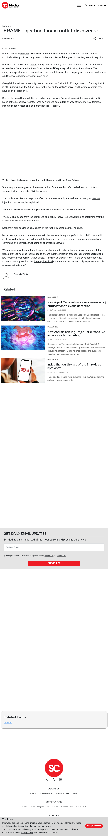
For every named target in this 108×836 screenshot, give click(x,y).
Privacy (75, 793)
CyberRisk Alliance (45, 793)
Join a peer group (67, 807)
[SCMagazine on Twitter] (54, 779)
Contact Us (58, 793)
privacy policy (27, 832)
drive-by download (43, 261)
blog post (36, 228)
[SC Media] (10, 5)
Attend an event (52, 807)
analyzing (25, 53)
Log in (92, 5)
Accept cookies (94, 826)
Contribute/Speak (37, 807)
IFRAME (96, 198)
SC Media (33, 793)
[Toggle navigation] (79, 5)
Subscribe (54, 563)
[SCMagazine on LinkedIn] (60, 779)
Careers (67, 793)
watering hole (84, 102)
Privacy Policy (61, 556)
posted (33, 64)
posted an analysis (23, 180)
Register (102, 5)
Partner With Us (81, 807)
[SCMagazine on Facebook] (47, 779)
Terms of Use (49, 556)
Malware (6, 25)
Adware (8, 722)
